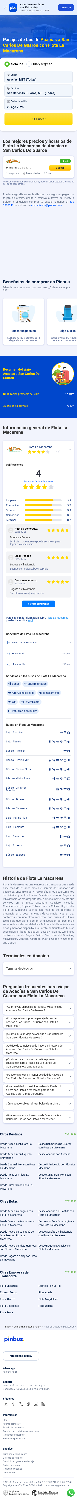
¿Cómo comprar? (12, 1424)
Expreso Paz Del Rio (49, 1285)
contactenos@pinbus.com (46, 205)
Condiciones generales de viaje (18, 1461)
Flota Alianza (7, 1299)
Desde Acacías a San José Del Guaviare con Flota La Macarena (17, 1235)
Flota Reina (6, 1312)
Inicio (8, 1326)
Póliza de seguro (11, 1465)
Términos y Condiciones (15, 1454)
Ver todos (70, 1133)
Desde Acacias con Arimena (54, 1154)
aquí (30, 620)
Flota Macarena (9, 1285)
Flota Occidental (9, 1305)
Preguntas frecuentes (13, 1435)
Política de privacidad (14, 1438)
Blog (5, 1420)
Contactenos (9, 1472)
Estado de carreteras (13, 1427)
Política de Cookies (12, 1468)
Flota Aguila (45, 1292)
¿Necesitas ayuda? (21, 1355)
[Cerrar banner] (5, 7)
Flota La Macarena (57, 617)
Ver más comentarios (38, 604)
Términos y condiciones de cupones (21, 1431)
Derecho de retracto (13, 1458)
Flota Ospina (45, 1305)
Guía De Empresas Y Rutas (27, 1326)
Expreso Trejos (8, 1292)
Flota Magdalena (48, 1299)
